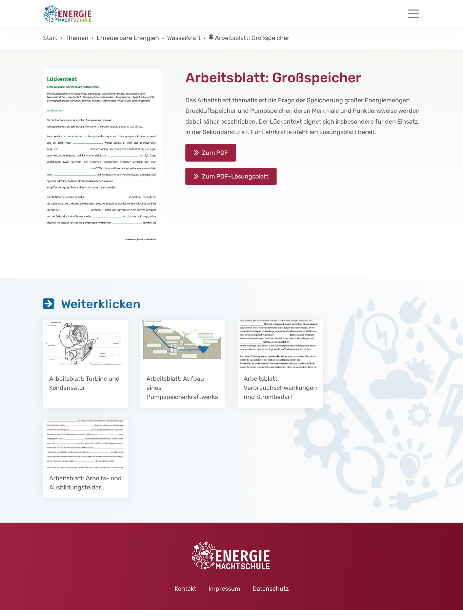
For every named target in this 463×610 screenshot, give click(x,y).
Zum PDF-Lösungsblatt (235, 176)
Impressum (224, 588)
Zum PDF (215, 152)
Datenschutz (271, 588)
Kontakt (185, 588)
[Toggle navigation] (413, 14)
